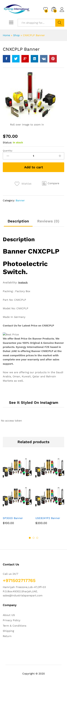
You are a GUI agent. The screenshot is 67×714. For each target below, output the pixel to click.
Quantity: (8, 151)
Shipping (8, 630)
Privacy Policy (11, 620)
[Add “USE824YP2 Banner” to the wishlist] (58, 512)
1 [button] (30, 538)
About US (9, 615)
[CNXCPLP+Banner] (16, 58)
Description (18, 221)
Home (6, 35)
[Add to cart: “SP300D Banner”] (8, 512)
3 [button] (37, 538)
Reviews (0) (48, 221)
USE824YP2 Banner (47, 518)
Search (59, 23)
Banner (20, 200)
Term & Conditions (14, 625)
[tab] (18, 222)
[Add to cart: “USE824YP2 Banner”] (41, 512)
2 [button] (33, 538)
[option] (17, 493)
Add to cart (33, 167)
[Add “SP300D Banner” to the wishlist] (25, 512)
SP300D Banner (13, 518)
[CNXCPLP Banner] (6, 58)
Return (7, 636)
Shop (16, 35)
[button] (50, 183)
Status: (7, 142)
